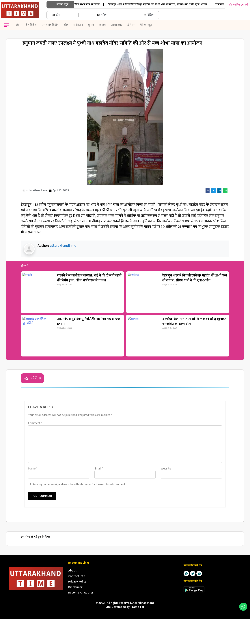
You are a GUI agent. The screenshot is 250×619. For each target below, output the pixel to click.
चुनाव (91, 25)
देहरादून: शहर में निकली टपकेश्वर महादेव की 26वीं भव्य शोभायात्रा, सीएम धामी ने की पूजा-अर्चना (148, 4)
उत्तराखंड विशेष (50, 25)
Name (32, 468)
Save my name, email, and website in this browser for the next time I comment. (79, 484)
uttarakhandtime (63, 246)
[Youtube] (199, 573)
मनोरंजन (78, 25)
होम (18, 25)
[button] (6, 25)
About (72, 570)
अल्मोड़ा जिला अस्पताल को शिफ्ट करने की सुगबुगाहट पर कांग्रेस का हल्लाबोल (194, 321)
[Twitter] (192, 573)
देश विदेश (31, 25)
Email (98, 468)
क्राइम (102, 25)
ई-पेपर (131, 25)
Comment (35, 423)
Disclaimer (75, 587)
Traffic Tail (137, 607)
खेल (66, 25)
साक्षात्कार (116, 25)
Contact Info (76, 576)
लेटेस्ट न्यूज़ (146, 25)
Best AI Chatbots (125, 618)
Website (166, 468)
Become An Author (80, 592)
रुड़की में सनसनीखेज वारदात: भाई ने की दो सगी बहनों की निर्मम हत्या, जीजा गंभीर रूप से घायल (89, 278)
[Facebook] (186, 573)
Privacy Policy (77, 581)
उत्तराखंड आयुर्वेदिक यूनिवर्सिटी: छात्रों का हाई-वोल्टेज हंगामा (88, 321)
